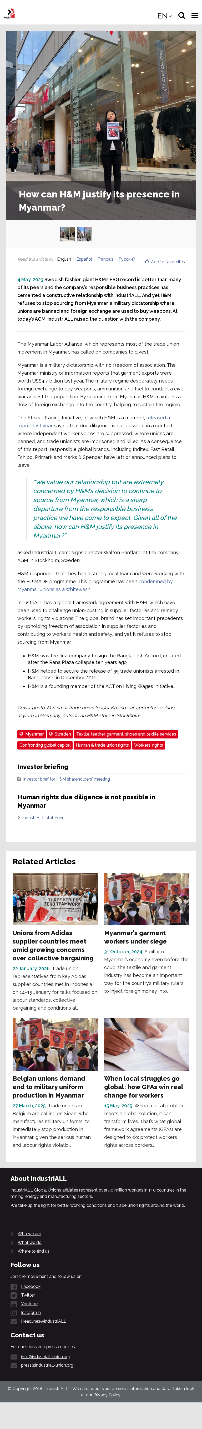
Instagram (31, 1312)
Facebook (31, 1286)
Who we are (29, 1233)
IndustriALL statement (44, 817)
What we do (30, 1242)
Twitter (28, 1295)
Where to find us (33, 1251)
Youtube (29, 1303)
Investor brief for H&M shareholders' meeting (66, 779)
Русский (127, 259)
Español (84, 259)
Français (105, 259)
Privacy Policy (106, 1394)
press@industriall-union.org (47, 1365)
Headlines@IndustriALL (43, 1321)
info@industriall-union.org (45, 1356)
